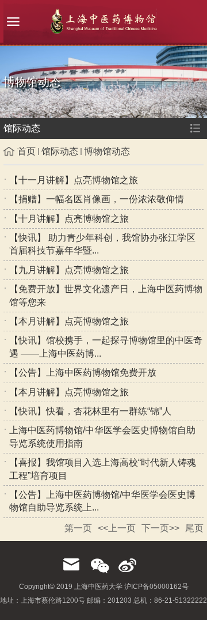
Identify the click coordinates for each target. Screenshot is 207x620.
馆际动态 (59, 151)
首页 (26, 151)
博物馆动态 (107, 151)
